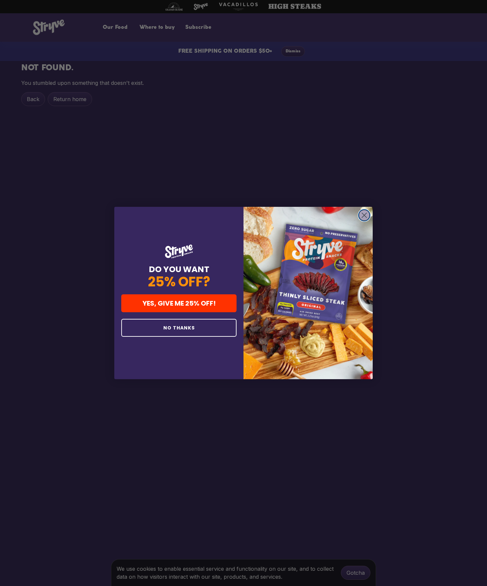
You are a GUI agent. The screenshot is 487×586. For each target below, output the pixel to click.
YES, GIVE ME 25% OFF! (179, 303)
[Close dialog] (364, 215)
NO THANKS (179, 327)
